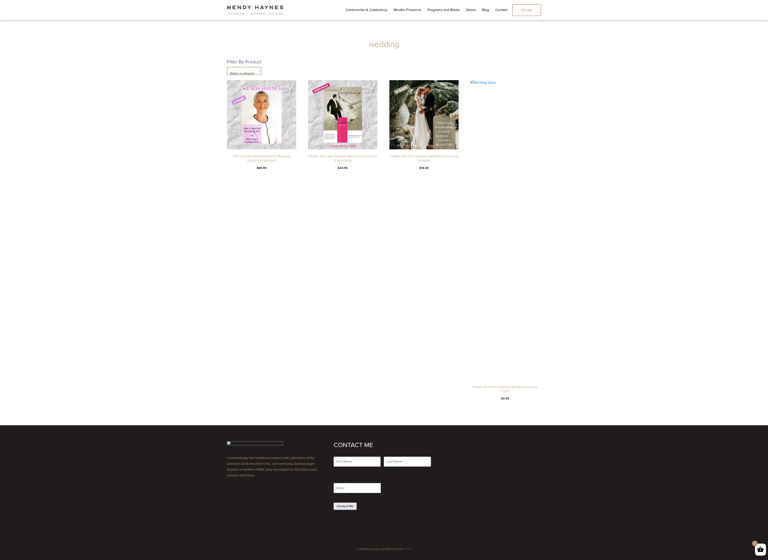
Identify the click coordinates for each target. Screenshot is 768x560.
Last (386, 468)
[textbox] (244, 73)
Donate (526, 10)
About (471, 10)
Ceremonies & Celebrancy (366, 10)
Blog (485, 10)
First (337, 468)
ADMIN (408, 549)
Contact (501, 10)
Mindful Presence (407, 10)
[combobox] (244, 71)
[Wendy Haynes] (255, 10)
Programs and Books (443, 10)
